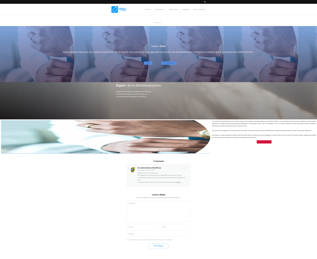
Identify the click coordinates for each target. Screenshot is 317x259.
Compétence (185, 9)
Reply (185, 168)
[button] (148, 63)
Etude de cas (159, 9)
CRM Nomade (173, 9)
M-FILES (147, 9)
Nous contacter (199, 9)
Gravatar (178, 182)
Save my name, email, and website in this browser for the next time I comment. (150, 239)
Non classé (157, 22)
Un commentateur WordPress (149, 168)
